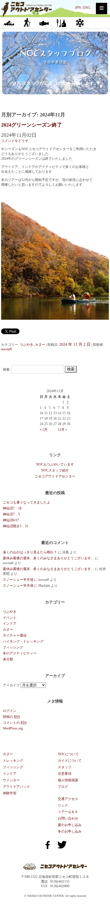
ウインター (79, 22)
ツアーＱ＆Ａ (68, 812)
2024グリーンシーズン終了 (31, 125)
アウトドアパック (16, 787)
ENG (86, 8)
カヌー (8, 22)
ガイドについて (70, 761)
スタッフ (64, 767)
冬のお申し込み (70, 831)
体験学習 (9, 793)
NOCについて (68, 754)
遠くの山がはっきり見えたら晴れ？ (30, 552)
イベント (9, 618)
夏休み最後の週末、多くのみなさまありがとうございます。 (48, 558)
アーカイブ (11, 685)
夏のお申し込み (70, 825)
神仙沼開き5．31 (15, 526)
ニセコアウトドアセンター (55, 476)
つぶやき (26, 345)
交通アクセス (68, 799)
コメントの (15, 723)
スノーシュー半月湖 (18, 580)
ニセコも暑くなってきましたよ (26, 502)
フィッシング (44, 22)
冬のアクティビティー (20, 653)
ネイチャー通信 (15, 635)
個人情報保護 (68, 780)
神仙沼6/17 (11, 520)
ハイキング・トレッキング (23, 641)
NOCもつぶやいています (55, 464)
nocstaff (6, 349)
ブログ (63, 787)
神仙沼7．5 (11, 514)
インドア (61, 22)
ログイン (9, 711)
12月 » (62, 430)
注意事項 (64, 774)
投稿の (11, 717)
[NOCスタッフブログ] (55, 74)
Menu (101, 8)
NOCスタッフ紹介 (55, 470)
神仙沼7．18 (12, 508)
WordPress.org (13, 728)
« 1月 (43, 430)
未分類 (8, 659)
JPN (78, 8)
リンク (63, 805)
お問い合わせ (68, 818)
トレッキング (26, 22)
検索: (6, 369)
